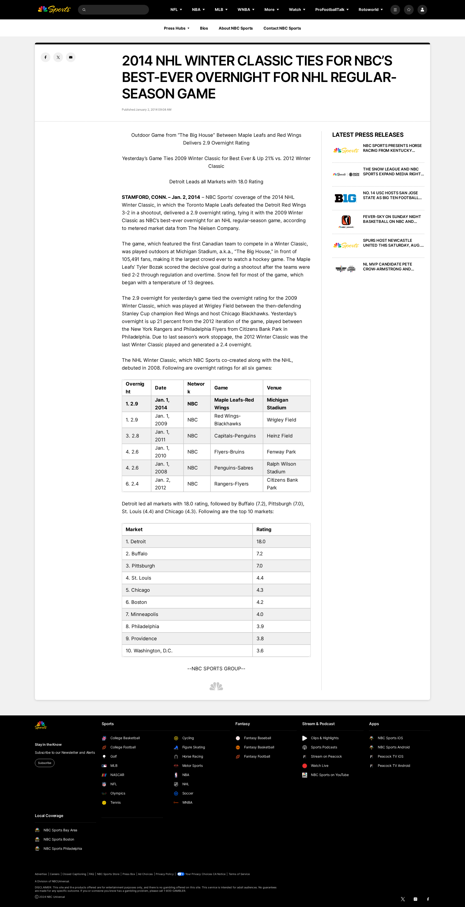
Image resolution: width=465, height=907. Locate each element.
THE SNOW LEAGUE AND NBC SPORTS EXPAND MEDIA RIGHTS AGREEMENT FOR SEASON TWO (393, 171)
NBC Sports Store (108, 874)
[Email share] (71, 57)
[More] (395, 10)
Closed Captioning (74, 874)
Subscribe (44, 763)
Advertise (41, 874)
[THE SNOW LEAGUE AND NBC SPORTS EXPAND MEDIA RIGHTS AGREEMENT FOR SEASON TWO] (346, 174)
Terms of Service (239, 874)
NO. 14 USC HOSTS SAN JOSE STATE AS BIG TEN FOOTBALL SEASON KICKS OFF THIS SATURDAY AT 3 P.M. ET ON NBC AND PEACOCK (393, 195)
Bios (204, 28)
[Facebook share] (45, 57)
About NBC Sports (236, 28)
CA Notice (219, 874)
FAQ (91, 874)
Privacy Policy (165, 874)
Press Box (129, 874)
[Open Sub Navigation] (181, 9)
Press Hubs (175, 28)
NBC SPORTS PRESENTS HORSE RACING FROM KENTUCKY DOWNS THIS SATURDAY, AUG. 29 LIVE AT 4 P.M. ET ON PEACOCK (392, 148)
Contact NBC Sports (282, 28)
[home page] (54, 9)
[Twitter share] (58, 57)
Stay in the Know (48, 744)
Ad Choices (145, 874)
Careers (55, 874)
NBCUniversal (60, 881)
